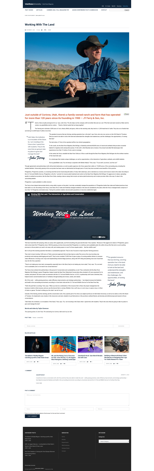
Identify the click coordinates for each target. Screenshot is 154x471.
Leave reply (39, 383)
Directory (120, 6)
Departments (65, 442)
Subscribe (126, 6)
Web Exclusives (65, 445)
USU (103, 6)
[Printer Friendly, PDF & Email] (126, 114)
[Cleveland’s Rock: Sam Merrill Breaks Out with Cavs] (90, 344)
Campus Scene (65, 448)
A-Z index (108, 6)
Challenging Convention (50, 469)
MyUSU (114, 6)
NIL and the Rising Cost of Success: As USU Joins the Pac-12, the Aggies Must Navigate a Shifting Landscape (63, 357)
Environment (31, 15)
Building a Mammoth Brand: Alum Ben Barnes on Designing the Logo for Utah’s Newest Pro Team (115, 357)
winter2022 (40, 317)
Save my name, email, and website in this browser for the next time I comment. (45, 413)
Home (26, 15)
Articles (64, 439)
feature (34, 317)
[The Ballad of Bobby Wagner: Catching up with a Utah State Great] (37, 344)
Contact (64, 451)
